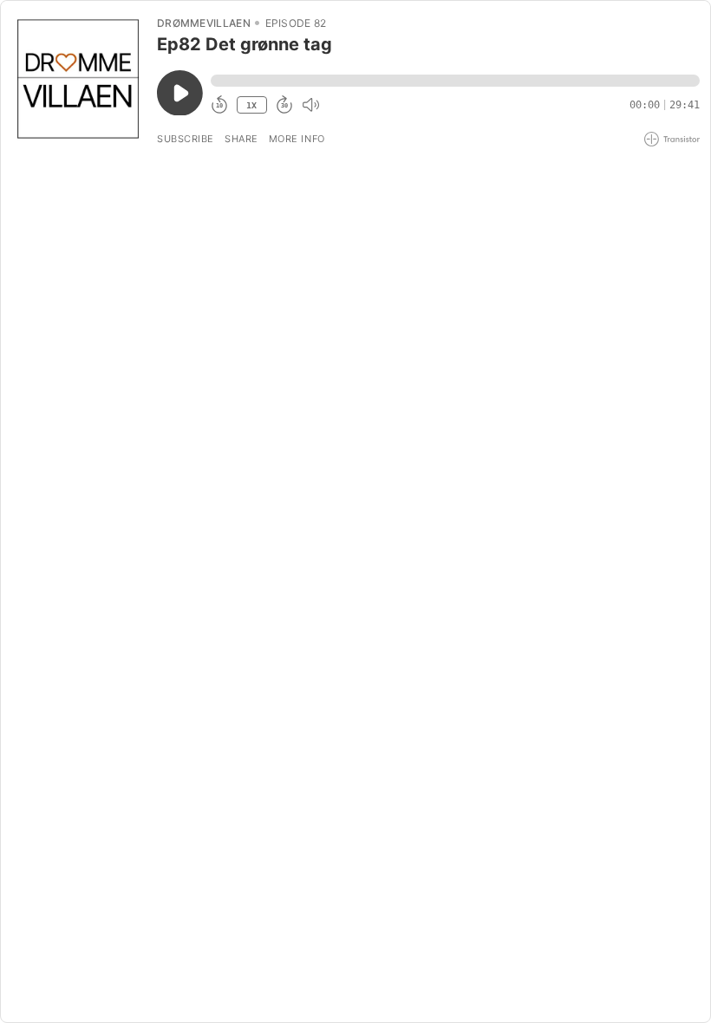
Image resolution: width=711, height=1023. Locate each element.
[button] (455, 81)
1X (251, 105)
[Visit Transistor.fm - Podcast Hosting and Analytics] (672, 139)
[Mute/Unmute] (310, 105)
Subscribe (185, 139)
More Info (297, 139)
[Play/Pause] (78, 79)
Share (241, 139)
